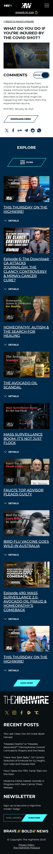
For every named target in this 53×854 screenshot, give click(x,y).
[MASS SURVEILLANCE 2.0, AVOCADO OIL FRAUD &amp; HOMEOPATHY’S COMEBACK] (26, 575)
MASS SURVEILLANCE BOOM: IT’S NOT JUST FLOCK (23, 439)
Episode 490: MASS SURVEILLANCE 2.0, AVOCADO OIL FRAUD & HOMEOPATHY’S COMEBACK (25, 601)
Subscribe (34, 818)
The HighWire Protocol (26, 848)
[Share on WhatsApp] (39, 130)
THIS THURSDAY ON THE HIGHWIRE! (25, 210)
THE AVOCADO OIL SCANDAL (20, 385)
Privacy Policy (26, 845)
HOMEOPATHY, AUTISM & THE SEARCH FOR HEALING (26, 332)
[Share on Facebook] (13, 130)
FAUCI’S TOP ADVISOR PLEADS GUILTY (23, 492)
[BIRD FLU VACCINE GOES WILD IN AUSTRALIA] (26, 523)
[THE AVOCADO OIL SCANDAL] (26, 365)
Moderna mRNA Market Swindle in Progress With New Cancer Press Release (24, 784)
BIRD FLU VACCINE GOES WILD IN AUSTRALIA (26, 544)
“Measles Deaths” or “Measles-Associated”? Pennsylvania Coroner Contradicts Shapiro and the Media (24, 747)
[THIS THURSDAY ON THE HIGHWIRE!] (26, 189)
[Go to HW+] (7, 5)
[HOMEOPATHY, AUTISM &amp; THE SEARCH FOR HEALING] (26, 309)
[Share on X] (7, 130)
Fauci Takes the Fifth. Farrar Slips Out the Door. (25, 772)
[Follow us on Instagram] (14, 713)
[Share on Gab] (19, 130)
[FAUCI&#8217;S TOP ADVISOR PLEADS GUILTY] (26, 472)
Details (13, 221)
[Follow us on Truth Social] (36, 713)
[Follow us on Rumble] (29, 713)
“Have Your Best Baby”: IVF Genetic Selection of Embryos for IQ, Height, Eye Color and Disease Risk (24, 760)
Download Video (21, 119)
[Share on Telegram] (26, 130)
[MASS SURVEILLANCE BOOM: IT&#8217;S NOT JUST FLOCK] (26, 416)
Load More (26, 683)
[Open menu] (47, 5)
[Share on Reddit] (32, 130)
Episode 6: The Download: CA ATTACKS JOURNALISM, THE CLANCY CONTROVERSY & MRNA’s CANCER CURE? (26, 269)
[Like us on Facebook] (21, 713)
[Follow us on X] (7, 713)
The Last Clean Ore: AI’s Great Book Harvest (24, 735)
